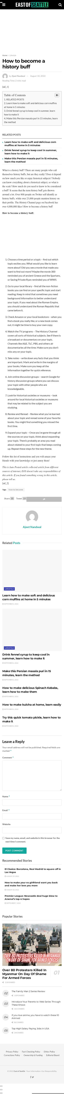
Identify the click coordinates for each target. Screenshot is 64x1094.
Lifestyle (12, 55)
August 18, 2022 (38, 76)
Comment (8, 757)
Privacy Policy (12, 1051)
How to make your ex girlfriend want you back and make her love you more (31, 884)
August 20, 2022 (12, 890)
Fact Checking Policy (31, 1051)
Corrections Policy (12, 1055)
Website (6, 824)
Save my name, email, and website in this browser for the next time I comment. (32, 840)
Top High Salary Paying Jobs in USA (30, 1028)
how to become (16, 489)
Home (4, 55)
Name (6, 796)
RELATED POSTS (15, 99)
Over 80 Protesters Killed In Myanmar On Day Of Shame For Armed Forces (24, 974)
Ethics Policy (49, 1051)
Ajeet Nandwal (18, 76)
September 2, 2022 (11, 604)
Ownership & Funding (33, 1055)
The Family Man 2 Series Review (28, 991)
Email (6, 810)
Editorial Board (52, 1055)
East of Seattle (19, 1071)
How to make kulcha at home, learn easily (31, 704)
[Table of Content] (57, 95)
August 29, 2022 (12, 876)
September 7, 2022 (13, 903)
